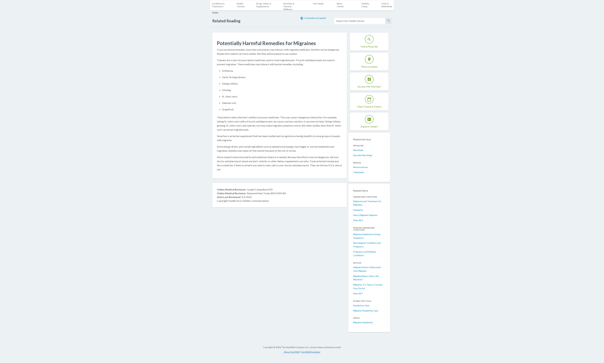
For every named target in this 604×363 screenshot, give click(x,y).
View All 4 (358, 220)
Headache (358, 210)
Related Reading (226, 21)
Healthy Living (365, 5)
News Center (340, 5)
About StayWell (291, 352)
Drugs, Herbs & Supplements (263, 5)
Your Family (318, 3)
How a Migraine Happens (365, 215)
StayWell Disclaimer (310, 352)
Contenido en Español (315, 18)
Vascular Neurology (362, 155)
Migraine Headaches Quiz (365, 310)
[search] (359, 21)
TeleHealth (358, 172)
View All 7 (358, 293)
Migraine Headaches (363, 322)
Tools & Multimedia (386, 5)
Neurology (358, 150)
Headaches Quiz (361, 305)
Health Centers (241, 5)
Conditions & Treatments (218, 5)
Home (215, 12)
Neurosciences (360, 167)
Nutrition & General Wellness (288, 6)
